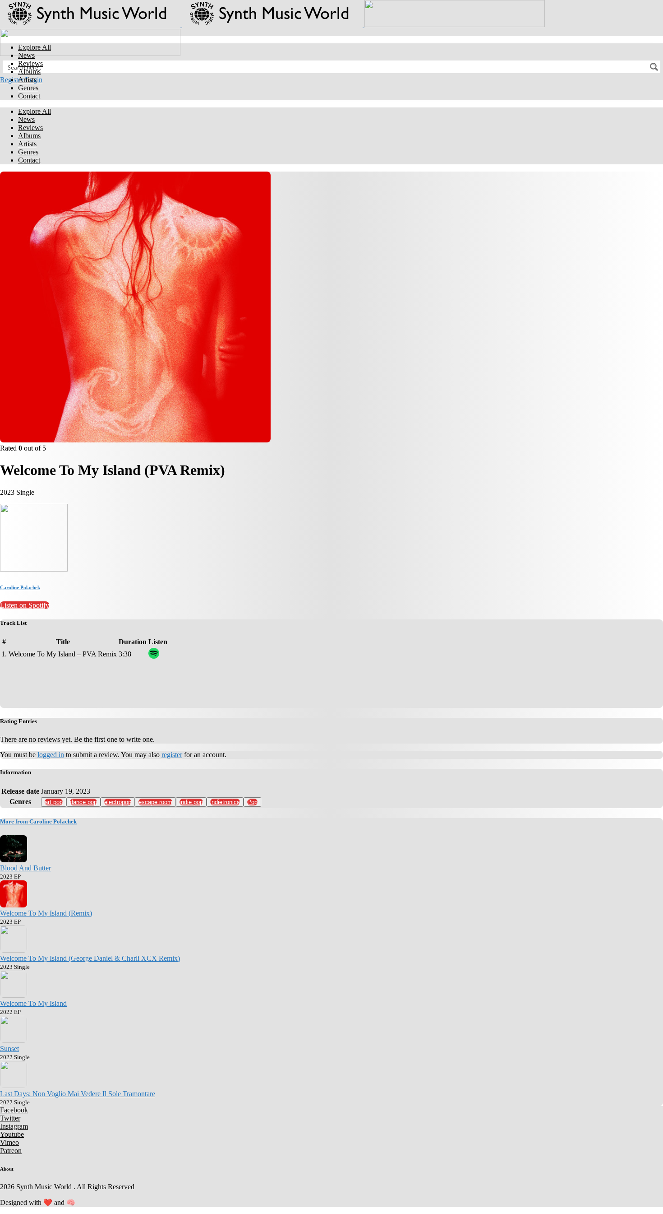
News (26, 55)
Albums (29, 71)
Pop (252, 802)
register (171, 754)
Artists (27, 80)
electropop (117, 802)
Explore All (34, 47)
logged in (50, 754)
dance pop (83, 802)
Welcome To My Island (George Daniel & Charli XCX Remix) (90, 958)
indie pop (191, 802)
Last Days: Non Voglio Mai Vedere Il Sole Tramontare (77, 1094)
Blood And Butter (25, 868)
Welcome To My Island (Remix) (46, 913)
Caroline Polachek (20, 587)
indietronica (225, 802)
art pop (54, 802)
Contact (29, 96)
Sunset (9, 1048)
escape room (155, 802)
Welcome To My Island (33, 1003)
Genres (28, 88)
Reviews (30, 63)
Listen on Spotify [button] (24, 605)
